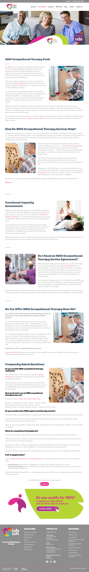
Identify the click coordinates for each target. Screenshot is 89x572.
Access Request (72, 537)
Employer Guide (72, 550)
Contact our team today (35, 118)
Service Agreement (67, 266)
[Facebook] (47, 562)
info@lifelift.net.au (51, 532)
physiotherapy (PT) (35, 459)
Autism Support (28, 549)
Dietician (26, 539)
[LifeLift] (16, 7)
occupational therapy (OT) (17, 459)
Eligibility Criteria (73, 535)
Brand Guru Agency (81, 568)
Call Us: (68, 1)
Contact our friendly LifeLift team (29, 399)
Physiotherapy (28, 537)
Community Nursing (29, 544)
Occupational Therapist (30, 532)
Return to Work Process (74, 547)
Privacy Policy (16, 569)
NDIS (10, 67)
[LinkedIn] (54, 562)
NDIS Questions (72, 532)
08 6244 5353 (79, 1)
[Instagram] (51, 562)
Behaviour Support (29, 535)
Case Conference (72, 552)
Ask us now (70, 237)
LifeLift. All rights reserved (7, 569)
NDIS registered (20, 83)
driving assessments (75, 146)
